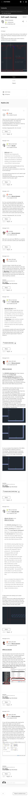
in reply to (10, 145)
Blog (3, 282)
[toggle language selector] (20, 1)
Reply (14, 77)
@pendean (6, 271)
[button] (26, 21)
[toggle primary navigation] (2, 2)
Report (14, 83)
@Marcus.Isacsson (7, 369)
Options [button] (24, 17)
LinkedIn (6, 282)
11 (6, 711)
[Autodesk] (7, 1)
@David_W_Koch (8, 308)
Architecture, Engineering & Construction (13, 11)
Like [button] (13, 81)
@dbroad (6, 152)
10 (6, 638)
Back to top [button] (3, 793)
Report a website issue (20, 793)
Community (4, 8)
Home (2, 11)
